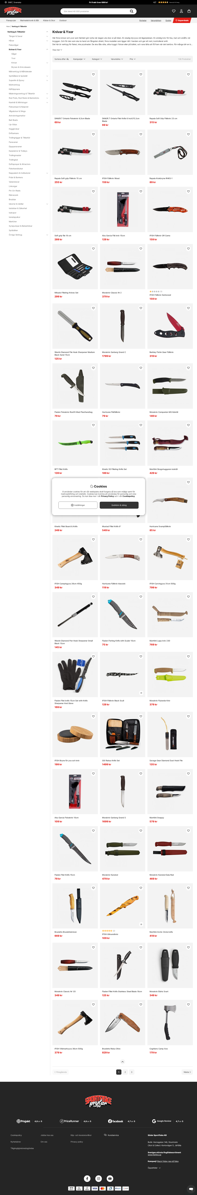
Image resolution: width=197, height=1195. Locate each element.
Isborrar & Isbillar (16, 204)
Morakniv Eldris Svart (159, 991)
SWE (14, 2)
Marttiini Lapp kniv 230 (160, 641)
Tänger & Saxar (15, 36)
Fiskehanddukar (16, 168)
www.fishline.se (154, 1155)
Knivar (14, 63)
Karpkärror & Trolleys (18, 151)
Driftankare (14, 133)
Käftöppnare (14, 89)
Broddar (12, 199)
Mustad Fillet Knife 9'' (111, 526)
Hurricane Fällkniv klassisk (113, 583)
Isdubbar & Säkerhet (18, 208)
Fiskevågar (13, 45)
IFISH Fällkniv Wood (111, 178)
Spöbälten (13, 230)
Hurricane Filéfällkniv (111, 412)
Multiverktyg (14, 85)
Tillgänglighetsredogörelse (22, 1148)
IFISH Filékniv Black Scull (113, 700)
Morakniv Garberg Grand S (114, 817)
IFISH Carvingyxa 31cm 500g (163, 583)
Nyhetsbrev (16, 1142)
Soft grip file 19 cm (63, 235)
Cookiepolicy (16, 1135)
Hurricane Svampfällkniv (160, 526)
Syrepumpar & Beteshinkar (20, 226)
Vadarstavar (14, 182)
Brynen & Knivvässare (20, 67)
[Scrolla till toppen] (122, 1061)
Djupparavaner (15, 146)
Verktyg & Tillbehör (19, 26)
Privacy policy (77, 1142)
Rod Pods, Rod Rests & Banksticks (24, 98)
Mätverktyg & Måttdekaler (20, 71)
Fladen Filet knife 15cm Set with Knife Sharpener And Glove (71, 701)
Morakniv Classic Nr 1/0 (65, 991)
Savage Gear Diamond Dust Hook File (166, 760)
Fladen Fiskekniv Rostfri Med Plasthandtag (73, 412)
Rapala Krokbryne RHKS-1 (161, 178)
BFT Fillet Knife (61, 469)
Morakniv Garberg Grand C (114, 352)
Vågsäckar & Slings (17, 111)
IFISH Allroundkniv (110, 934)
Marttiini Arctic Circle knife (161, 932)
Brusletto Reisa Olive (111, 1049)
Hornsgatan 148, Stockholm (165, 1142)
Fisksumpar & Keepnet (18, 107)
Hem (8, 26)
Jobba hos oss (47, 1135)
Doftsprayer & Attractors (19, 164)
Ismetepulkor (14, 217)
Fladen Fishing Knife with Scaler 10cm (118, 641)
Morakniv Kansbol (110, 875)
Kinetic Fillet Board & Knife (66, 526)
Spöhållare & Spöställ (18, 76)
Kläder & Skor (49, 20)
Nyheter (142, 20)
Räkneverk (13, 195)
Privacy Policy (107, 496)
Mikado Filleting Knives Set (66, 292)
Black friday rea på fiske (168, 1161)
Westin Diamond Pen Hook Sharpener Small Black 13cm (74, 642)
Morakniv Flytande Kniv (160, 700)
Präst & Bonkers (16, 177)
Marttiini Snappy (157, 817)
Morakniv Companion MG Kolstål (164, 412)
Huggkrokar (14, 129)
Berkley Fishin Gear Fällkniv (162, 352)
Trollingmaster (15, 155)
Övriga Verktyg (15, 235)
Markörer (13, 221)
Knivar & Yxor (15, 49)
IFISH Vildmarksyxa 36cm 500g (69, 1049)
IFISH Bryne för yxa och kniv (67, 760)
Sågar (14, 54)
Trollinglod (13, 160)
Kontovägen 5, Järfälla (171, 1145)
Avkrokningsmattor (17, 115)
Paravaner (13, 142)
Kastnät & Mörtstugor (18, 102)
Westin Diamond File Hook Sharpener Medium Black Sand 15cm (75, 353)
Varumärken (156, 20)
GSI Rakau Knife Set (111, 760)
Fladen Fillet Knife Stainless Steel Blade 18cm (122, 991)
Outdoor (63, 20)
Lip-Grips (13, 124)
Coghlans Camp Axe (159, 1049)
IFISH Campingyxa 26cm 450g (68, 583)
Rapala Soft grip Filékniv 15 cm (68, 178)
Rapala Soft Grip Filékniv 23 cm (163, 118)
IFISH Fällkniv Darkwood (160, 295)
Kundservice (113, 1135)
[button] (173, 2)
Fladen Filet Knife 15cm (65, 875)
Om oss (44, 1142)
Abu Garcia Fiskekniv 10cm (67, 817)
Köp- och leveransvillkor (81, 1135)
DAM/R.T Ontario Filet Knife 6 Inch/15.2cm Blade (120, 119)
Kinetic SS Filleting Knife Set (114, 469)
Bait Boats (13, 120)
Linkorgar (13, 186)
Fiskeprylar (11, 20)
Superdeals (183, 20)
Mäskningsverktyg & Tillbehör (22, 93)
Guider (168, 20)
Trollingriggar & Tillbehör (19, 138)
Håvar (11, 40)
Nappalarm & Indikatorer (19, 173)
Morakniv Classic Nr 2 (112, 292)
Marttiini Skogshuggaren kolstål (164, 469)
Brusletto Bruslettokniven (66, 932)
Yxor (13, 58)
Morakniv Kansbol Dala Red (162, 875)
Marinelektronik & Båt (29, 20)
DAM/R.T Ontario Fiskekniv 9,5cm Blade (72, 118)
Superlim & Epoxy (16, 80)
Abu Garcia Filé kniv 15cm (113, 235)
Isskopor (12, 213)
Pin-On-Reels (14, 190)
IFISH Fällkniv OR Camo (160, 235)
